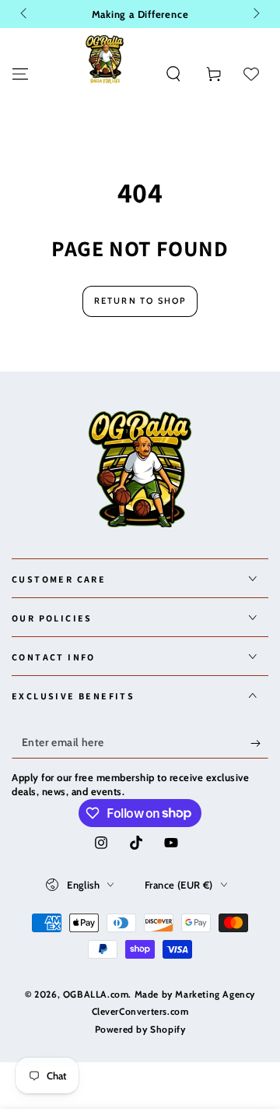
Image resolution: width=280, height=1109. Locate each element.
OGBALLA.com (96, 994)
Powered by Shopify (140, 1029)
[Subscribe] (259, 743)
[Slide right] (255, 14)
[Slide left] (25, 14)
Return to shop (140, 300)
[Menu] (20, 74)
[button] (173, 74)
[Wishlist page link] (251, 74)
